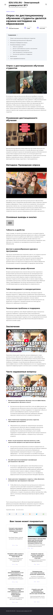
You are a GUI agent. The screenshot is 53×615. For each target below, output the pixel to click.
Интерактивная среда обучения (21, 50)
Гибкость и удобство (18, 46)
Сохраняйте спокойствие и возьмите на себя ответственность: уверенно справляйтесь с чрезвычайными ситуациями (16, 592)
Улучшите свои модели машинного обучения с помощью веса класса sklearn (16, 530)
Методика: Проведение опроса (18, 42)
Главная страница (10, 11)
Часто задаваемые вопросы (17, 58)
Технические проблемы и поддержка (22, 54)
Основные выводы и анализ (18, 44)
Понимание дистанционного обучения (21, 40)
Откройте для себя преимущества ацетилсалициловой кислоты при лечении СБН (37, 591)
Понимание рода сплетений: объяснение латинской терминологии (37, 573)
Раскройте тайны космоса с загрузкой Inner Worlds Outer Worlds (16, 555)
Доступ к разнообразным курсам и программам (25, 48)
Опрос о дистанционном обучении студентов (22, 38)
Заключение (13, 56)
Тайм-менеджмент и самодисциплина (22, 52)
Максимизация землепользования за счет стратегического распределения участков (16, 573)
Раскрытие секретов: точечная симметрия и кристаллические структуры (37, 556)
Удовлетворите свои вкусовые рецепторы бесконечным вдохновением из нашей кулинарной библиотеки (37, 541)
